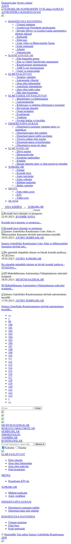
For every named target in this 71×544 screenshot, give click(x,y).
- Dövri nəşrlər (23, 151)
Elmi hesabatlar (16, 469)
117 (10, 377)
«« (9, 315)
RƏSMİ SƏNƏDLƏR (20, 55)
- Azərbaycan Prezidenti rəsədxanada (35, 27)
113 (10, 364)
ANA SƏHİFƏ (13, 206)
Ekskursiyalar (8, 2)
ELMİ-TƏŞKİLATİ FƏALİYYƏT (27, 95)
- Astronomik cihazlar (27, 80)
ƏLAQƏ (13, 201)
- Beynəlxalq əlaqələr (26, 108)
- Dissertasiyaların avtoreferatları (32, 142)
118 (10, 380)
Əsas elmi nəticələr (18, 466)
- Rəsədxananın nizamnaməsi (31, 64)
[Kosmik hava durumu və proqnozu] (21, 228)
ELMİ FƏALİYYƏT (20, 74)
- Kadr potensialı (24, 46)
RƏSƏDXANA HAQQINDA (25, 21)
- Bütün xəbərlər (24, 185)
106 (10, 343)
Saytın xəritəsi (24, 2)
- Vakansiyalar (23, 52)
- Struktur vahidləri (25, 77)
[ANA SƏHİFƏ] (2, 15)
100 (10, 324)
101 (10, 327)
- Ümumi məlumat (25, 24)
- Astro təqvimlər (24, 176)
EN (7, 5)
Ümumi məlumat (17, 522)
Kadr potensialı (16, 528)
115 (10, 371)
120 (10, 386)
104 (10, 337)
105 (10, 340)
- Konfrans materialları (27, 157)
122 (10, 392)
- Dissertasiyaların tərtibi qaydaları (33, 135)
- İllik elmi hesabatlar (26, 92)
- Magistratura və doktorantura (31, 98)
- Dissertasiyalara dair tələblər (31, 132)
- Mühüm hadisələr (25, 182)
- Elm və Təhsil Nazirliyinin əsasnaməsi (36, 61)
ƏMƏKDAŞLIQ (10, 434)
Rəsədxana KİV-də (18, 481)
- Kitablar (20, 160)
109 (10, 352)
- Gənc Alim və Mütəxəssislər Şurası (35, 43)
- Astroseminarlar (24, 101)
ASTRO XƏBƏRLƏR (28, 258)
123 (10, 395)
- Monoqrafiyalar (24, 154)
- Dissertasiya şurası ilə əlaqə (30, 145)
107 (10, 346)
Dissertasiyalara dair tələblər (23, 510)
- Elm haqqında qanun (27, 58)
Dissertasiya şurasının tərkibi (23, 507)
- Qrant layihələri (24, 111)
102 (10, 330)
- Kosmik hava (23, 173)
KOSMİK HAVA (25, 216)
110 (10, 355)
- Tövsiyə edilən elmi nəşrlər (30, 139)
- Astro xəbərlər (23, 179)
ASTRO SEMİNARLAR (29, 237)
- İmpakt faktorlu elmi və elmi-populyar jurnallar (41, 163)
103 (10, 333)
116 (10, 374)
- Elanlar (19, 170)
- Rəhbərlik (21, 36)
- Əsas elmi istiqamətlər (27, 83)
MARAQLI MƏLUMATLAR (18, 428)
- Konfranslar (22, 114)
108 (10, 349)
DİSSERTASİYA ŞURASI (23, 123)
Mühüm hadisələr (17, 492)
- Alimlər (20, 49)
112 (10, 361)
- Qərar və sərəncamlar (27, 70)
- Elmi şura (21, 40)
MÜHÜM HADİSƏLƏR (29, 279)
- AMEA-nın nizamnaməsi (29, 67)
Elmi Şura (13, 525)
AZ (3, 5)
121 (10, 389)
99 (9, 321)
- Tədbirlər (21, 117)
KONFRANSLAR (11, 440)
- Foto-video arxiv (25, 191)
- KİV (18, 194)
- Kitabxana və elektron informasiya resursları (40, 105)
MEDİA (12, 188)
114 (10, 368)
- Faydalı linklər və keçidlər (30, 120)
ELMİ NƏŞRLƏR (18, 148)
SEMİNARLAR (10, 431)
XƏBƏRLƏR (16, 166)
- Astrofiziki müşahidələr (28, 86)
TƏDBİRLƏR (9, 437)
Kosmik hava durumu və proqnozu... (21, 222)
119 (10, 383)
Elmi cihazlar (15, 460)
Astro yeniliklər (16, 495)
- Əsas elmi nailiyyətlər (27, 89)
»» (9, 402)
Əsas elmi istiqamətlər (20, 463)
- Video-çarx (22, 197)
